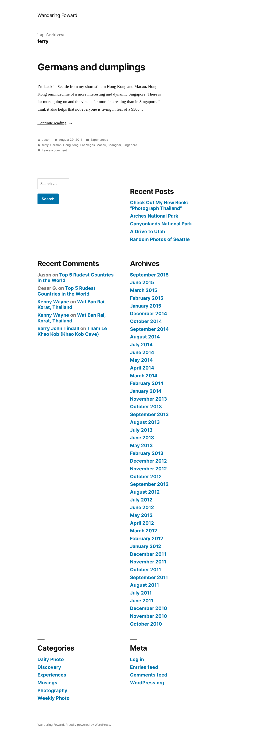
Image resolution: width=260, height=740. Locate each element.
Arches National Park (154, 216)
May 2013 (141, 445)
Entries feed (144, 667)
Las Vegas (87, 145)
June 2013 (142, 437)
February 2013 (146, 453)
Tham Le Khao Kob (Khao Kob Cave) (72, 331)
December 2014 (148, 313)
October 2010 (146, 624)
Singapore (130, 145)
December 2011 (148, 554)
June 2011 (141, 600)
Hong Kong (71, 145)
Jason (46, 139)
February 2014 (146, 383)
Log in (137, 659)
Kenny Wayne (53, 302)
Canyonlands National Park (161, 224)
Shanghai (114, 145)
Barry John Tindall (58, 328)
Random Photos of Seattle (160, 239)
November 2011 (148, 562)
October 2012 (146, 476)
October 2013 (146, 406)
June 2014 (142, 352)
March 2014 (143, 375)
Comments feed (148, 675)
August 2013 (145, 422)
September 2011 (149, 577)
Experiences (99, 139)
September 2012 (149, 484)
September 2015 (149, 275)
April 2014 (142, 368)
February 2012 (146, 538)
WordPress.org (147, 682)
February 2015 (146, 298)
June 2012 (142, 507)
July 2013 (141, 430)
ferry (45, 145)
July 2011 (141, 593)
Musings (47, 682)
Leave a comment (54, 150)
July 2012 (141, 500)
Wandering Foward (57, 15)
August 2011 (144, 585)
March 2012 (143, 531)
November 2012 (148, 469)
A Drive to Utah (147, 231)
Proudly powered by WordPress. (88, 724)
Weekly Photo (53, 698)
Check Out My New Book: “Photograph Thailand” (159, 205)
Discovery (49, 667)
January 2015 (145, 306)
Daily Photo (50, 659)
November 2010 (148, 616)
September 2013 (149, 414)
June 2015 (142, 282)
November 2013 (148, 399)
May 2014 (141, 360)
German (55, 145)
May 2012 (141, 515)
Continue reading (55, 123)
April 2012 (142, 523)
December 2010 (148, 608)
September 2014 (149, 329)
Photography (52, 690)
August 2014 (145, 337)
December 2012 (148, 461)
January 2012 (145, 546)
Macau (101, 145)
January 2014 (145, 391)
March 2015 (143, 290)
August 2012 (145, 492)
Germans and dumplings (91, 67)
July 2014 (141, 344)
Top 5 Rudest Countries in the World (75, 277)
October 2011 (145, 569)
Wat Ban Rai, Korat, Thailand (71, 304)
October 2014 (146, 321)
